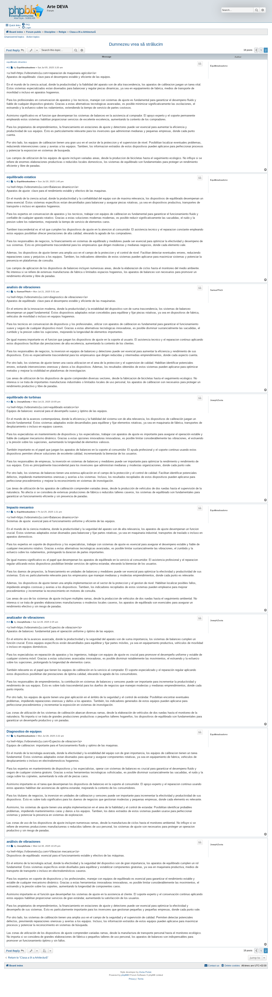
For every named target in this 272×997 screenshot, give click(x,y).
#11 (8, 67)
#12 (8, 181)
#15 (8, 512)
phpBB (124, 975)
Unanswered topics (14, 37)
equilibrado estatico (21, 177)
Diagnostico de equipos (24, 731)
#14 (8, 402)
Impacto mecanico (20, 507)
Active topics (33, 37)
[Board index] (26, 11)
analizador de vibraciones (26, 617)
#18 (8, 846)
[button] (256, 50)
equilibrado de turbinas (24, 397)
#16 (8, 622)
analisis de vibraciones (23, 287)
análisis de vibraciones (23, 841)
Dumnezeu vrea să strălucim (136, 44)
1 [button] (261, 50)
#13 (8, 291)
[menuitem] (26, 24)
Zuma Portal (145, 972)
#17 (8, 736)
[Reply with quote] (200, 63)
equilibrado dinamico (17, 62)
